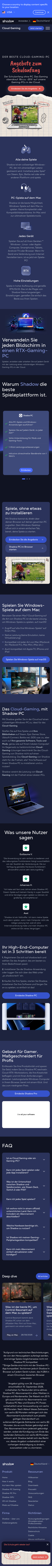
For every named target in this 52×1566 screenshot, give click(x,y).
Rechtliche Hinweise (37, 1527)
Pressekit (32, 1489)
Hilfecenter (33, 1477)
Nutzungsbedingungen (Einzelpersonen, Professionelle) (38, 1521)
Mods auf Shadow (10, 1505)
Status (31, 1505)
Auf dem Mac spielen (11, 1485)
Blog (30, 1481)
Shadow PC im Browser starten (21, 548)
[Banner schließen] (47, 1544)
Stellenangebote (9, 1523)
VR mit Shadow (9, 1501)
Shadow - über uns (11, 1519)
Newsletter (33, 1501)
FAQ (30, 1497)
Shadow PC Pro (9, 1493)
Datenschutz (34, 1531)
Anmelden (23, 21)
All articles (43, 1276)
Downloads (33, 1485)
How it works (8, 1481)
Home (4, 1477)
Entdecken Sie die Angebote (23, 539)
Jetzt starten (36, 28)
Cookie (31, 1535)
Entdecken (26, 470)
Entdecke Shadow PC (26, 995)
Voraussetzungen (36, 1493)
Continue (39, 12)
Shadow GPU (8, 1497)
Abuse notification (36, 1539)
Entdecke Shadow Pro (26, 1093)
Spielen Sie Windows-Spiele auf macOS (26, 659)
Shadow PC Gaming (11, 1489)
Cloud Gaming (11, 28)
